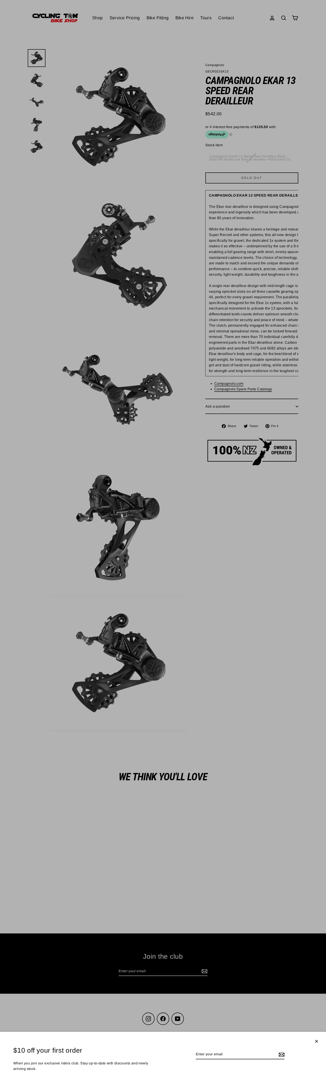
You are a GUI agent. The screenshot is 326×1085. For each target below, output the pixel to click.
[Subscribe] (281, 1054)
